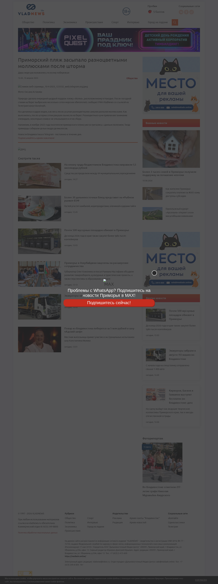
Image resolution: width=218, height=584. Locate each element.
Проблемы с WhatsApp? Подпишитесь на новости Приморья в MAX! (109, 293)
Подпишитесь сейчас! (109, 302)
